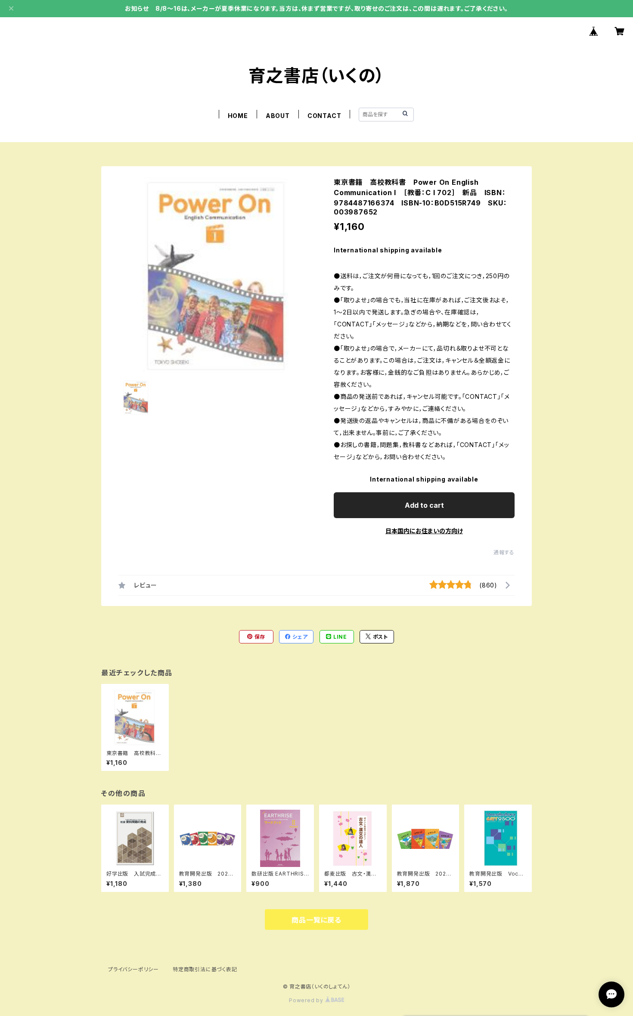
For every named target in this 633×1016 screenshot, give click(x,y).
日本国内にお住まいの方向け (424, 530)
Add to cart (424, 505)
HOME (238, 115)
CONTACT (324, 115)
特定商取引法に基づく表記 (205, 969)
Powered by (307, 1000)
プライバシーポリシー (133, 969)
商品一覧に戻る (316, 920)
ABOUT (278, 115)
